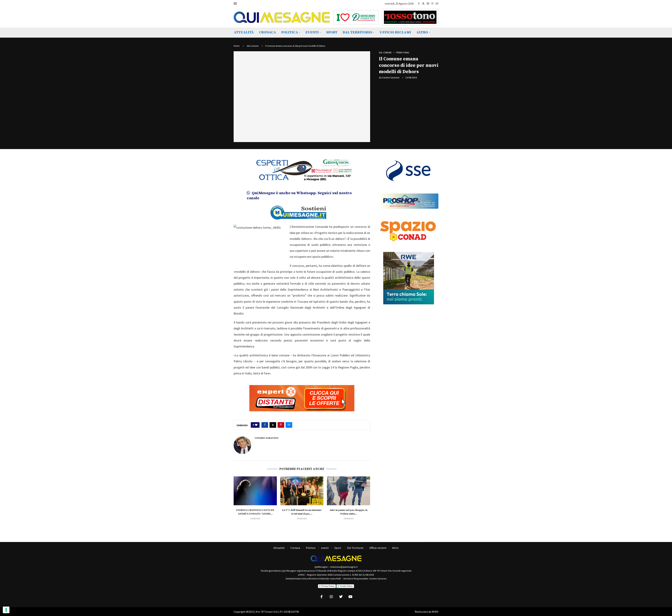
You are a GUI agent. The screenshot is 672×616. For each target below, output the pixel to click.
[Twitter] (423, 3)
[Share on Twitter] (273, 425)
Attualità (244, 32)
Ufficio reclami (395, 32)
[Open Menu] (235, 3)
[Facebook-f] (321, 596)
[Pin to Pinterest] (281, 425)
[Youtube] (432, 3)
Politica (289, 32)
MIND (435, 611)
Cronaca (267, 32)
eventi (312, 32)
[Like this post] (256, 425)
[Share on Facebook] (264, 425)
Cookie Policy (346, 586)
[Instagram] (427, 3)
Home (236, 45)
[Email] (437, 3)
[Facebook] (418, 3)
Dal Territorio (357, 32)
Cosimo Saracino (391, 77)
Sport (331, 32)
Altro (422, 32)
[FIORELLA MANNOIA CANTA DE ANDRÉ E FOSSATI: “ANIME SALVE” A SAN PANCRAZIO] (255, 490)
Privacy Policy (327, 586)
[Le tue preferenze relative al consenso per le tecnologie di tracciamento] (6, 610)
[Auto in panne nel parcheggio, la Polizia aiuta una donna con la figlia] (348, 490)
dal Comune (252, 45)
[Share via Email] (289, 425)
